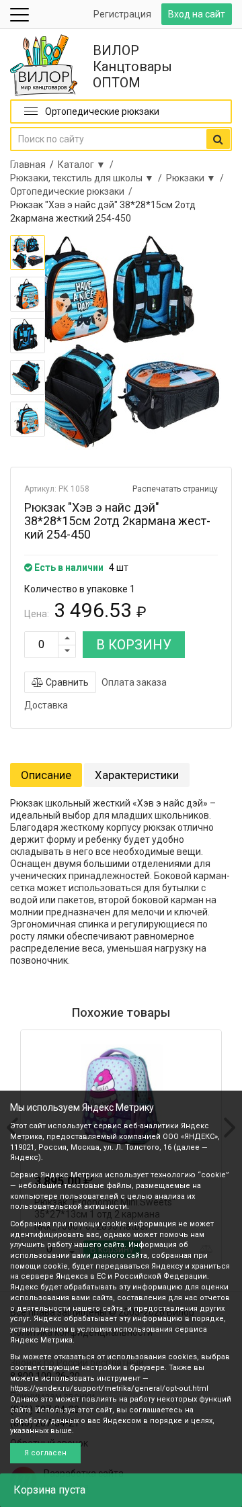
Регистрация (122, 14)
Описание (46, 775)
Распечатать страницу (175, 489)
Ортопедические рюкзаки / (73, 191)
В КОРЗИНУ (133, 645)
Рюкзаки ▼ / (197, 178)
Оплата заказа (134, 682)
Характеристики (137, 775)
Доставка (46, 705)
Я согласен (45, 1453)
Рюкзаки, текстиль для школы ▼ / (88, 178)
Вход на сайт (196, 14)
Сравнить (66, 682)
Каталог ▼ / (88, 164)
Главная (28, 164)
